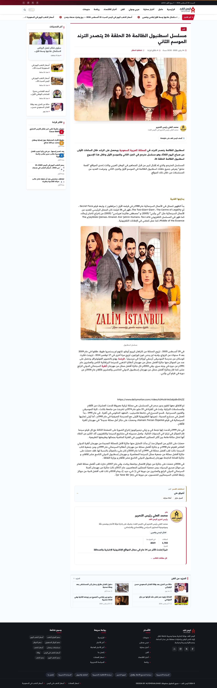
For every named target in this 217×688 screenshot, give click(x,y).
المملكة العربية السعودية (132, 150)
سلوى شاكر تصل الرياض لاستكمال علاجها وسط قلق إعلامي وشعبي (48, 51)
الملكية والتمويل (82, 675)
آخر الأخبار (100, 642)
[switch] (31, 9)
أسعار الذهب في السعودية (32, 683)
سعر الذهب (40, 658)
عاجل (160, 9)
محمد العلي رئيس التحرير (167, 127)
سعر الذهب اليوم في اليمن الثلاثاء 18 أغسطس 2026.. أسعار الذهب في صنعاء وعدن (48, 167)
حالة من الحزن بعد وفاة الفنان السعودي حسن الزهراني (153, 585)
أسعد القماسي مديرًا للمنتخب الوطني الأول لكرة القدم (40, 94)
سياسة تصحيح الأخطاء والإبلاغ (141, 675)
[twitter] (32, 2)
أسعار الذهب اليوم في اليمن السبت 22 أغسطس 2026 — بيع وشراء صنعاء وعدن (115, 17)
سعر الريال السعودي (52, 642)
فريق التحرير (121, 675)
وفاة (38, 652)
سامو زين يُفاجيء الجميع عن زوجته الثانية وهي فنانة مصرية (93, 598)
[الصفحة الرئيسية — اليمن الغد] (187, 10)
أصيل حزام (179, 498)
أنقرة (104, 366)
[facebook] (37, 2)
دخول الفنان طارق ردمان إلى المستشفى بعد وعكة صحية (94, 585)
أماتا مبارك (167, 498)
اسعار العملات (98, 657)
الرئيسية (171, 9)
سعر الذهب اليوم (54, 658)
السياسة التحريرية (97, 662)
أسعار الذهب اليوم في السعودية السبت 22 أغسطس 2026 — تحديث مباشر (39, 17)
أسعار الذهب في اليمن (52, 652)
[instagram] (28, 2)
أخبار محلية (148, 9)
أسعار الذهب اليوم (36, 637)
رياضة (97, 9)
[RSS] (23, 2)
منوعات (86, 9)
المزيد (78, 578)
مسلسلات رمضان (53, 647)
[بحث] (24, 9)
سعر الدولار (37, 642)
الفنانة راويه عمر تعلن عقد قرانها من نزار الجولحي (155, 598)
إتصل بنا (101, 652)
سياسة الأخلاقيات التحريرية (102, 675)
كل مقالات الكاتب (159, 558)
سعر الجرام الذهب (53, 637)
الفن (123, 9)
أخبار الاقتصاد (110, 9)
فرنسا (121, 358)
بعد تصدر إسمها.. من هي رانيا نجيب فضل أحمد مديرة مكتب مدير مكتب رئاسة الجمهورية (47, 153)
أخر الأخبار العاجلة (97, 647)
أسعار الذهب (38, 647)
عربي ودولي (134, 9)
